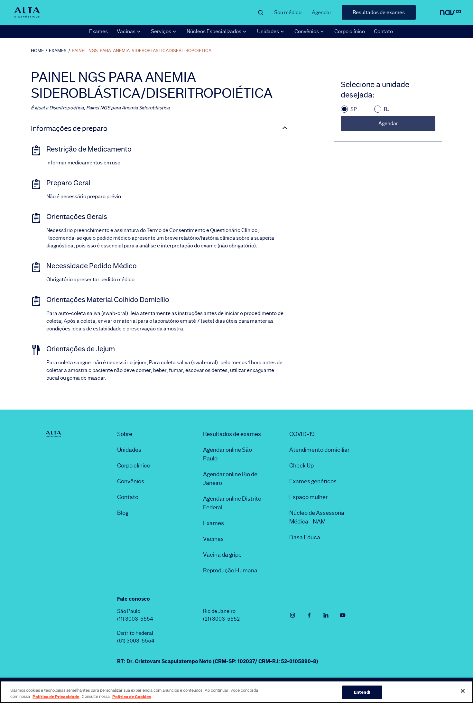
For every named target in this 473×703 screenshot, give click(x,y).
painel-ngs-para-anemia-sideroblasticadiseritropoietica (141, 50)
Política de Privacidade (55, 696)
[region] (236, 692)
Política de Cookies (131, 696)
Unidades (129, 450)
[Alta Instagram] (292, 615)
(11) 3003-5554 (135, 618)
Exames (98, 31)
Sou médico (287, 12)
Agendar (321, 12)
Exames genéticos (313, 481)
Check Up (301, 465)
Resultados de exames (379, 12)
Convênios (130, 481)
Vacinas (213, 539)
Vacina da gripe (222, 555)
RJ (387, 109)
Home (37, 50)
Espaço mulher (308, 497)
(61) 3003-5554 (135, 640)
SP (353, 109)
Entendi (362, 692)
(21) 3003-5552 (221, 618)
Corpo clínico (349, 31)
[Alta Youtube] (342, 615)
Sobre (124, 434)
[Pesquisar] (260, 12)
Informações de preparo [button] (69, 129)
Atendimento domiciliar (319, 450)
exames (58, 50)
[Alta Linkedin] (326, 615)
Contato (383, 31)
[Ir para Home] (27, 12)
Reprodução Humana (230, 570)
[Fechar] (463, 691)
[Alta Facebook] (309, 615)
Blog (122, 513)
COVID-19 (302, 434)
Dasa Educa (304, 537)
